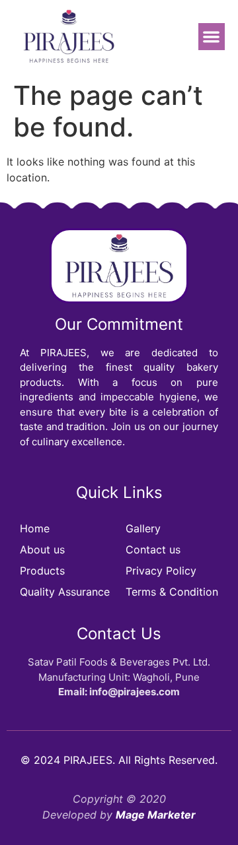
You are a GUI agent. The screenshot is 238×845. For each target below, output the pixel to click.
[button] (211, 36)
